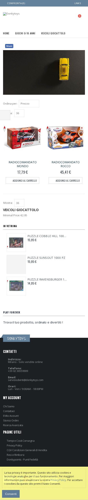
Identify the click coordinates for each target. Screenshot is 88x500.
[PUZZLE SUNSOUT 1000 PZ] (16, 264)
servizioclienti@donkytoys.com (25, 380)
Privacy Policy (14, 445)
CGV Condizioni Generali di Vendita (27, 450)
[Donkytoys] (11, 14)
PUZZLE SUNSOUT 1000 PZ (46, 258)
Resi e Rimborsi (15, 455)
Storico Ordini (10, 420)
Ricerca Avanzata (13, 425)
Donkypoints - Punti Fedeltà (22, 459)
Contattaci (9, 411)
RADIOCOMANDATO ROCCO (66, 164)
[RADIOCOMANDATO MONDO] (22, 138)
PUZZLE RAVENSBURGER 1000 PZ (47, 279)
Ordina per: (10, 103)
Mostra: (8, 203)
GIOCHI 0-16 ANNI (25, 33)
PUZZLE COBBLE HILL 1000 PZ (47, 236)
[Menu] (60, 17)
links (77, 3)
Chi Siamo (9, 406)
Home (6, 33)
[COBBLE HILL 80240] (16, 242)
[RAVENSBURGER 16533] (16, 286)
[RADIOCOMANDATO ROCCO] (65, 138)
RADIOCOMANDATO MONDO (23, 164)
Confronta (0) (16, 3)
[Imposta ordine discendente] (42, 103)
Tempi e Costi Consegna (20, 441)
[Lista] (82, 104)
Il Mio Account (10, 416)
